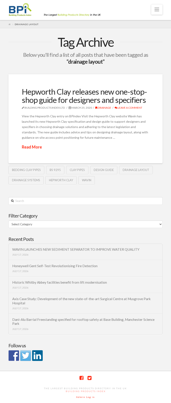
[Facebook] (81, 378)
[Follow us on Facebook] (13, 355)
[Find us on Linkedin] (37, 355)
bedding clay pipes (26, 170)
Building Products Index (86, 391)
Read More (32, 147)
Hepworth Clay (61, 180)
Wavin (86, 180)
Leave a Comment (129, 107)
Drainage (104, 107)
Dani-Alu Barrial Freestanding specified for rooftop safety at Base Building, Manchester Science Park (83, 322)
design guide (104, 170)
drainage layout (136, 170)
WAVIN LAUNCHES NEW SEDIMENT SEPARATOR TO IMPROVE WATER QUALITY (75, 249)
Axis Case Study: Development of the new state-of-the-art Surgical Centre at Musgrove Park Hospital (81, 301)
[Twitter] (90, 378)
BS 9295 (55, 170)
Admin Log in (85, 397)
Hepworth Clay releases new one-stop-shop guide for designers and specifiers (84, 95)
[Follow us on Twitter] (25, 355)
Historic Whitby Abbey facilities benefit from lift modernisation (59, 282)
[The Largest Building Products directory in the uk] (61, 10)
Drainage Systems (26, 180)
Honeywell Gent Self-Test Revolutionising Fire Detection (55, 266)
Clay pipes (77, 170)
